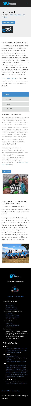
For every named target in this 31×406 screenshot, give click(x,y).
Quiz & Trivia (9, 323)
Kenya (7, 383)
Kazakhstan (9, 369)
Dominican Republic (21, 350)
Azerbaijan (25, 371)
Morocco (24, 382)
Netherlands (9, 367)
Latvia (21, 376)
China (12, 356)
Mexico (8, 352)
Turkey (10, 365)
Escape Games (10, 305)
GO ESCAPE (8, 109)
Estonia (15, 365)
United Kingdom (21, 365)
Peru (16, 352)
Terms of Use (15, 391)
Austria (19, 371)
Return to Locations (9, 22)
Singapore (13, 361)
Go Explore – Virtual (11, 318)
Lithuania (18, 372)
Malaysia (24, 358)
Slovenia (16, 374)
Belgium (19, 369)
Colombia (13, 350)
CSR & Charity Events (12, 309)
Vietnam (24, 361)
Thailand (19, 361)
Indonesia (11, 358)
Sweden (8, 378)
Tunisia (19, 382)
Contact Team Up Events (9, 78)
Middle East (14, 382)
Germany (13, 376)
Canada (15, 348)
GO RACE (7, 94)
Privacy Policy (6, 391)
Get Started (6, 171)
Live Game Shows (10, 327)
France (19, 367)
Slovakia (25, 374)
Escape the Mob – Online (12, 315)
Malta (21, 374)
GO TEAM (7, 99)
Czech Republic (10, 374)
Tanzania (24, 383)
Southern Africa (14, 383)
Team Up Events (15, 201)
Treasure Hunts (10, 303)
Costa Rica (24, 348)
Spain (18, 376)
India (16, 358)
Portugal (8, 372)
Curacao (8, 350)
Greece (13, 372)
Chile (19, 348)
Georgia (8, 371)
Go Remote (9, 313)
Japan (19, 358)
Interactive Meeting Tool (12, 325)
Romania (23, 372)
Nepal (7, 359)
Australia (8, 356)
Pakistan (8, 382)
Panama (12, 352)
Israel (20, 383)
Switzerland (14, 371)
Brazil (10, 348)
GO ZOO (7, 104)
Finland (15, 367)
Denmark (8, 376)
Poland (23, 369)
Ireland (15, 369)
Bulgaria (24, 367)
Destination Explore (11, 307)
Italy (7, 365)
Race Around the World (12, 317)
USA (19, 352)
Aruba (7, 348)
